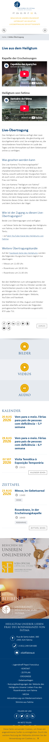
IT (28, 13)
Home (4, 37)
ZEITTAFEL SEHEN (38, 527)
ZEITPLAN (25, 672)
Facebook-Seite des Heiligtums (23, 252)
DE (32, 13)
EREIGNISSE (25, 676)
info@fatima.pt (28, 652)
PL (35, 13)
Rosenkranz (21, 522)
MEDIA (26, 694)
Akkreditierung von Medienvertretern (24, 698)
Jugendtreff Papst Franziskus (26, 664)
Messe (18, 500)
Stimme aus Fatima (24, 701)
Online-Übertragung (16, 37)
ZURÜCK (41, 325)
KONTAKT (25, 668)
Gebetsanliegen (26, 680)
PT (14, 13)
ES (21, 13)
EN (17, 13)
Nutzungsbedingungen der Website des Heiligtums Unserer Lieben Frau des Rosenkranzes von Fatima (26, 687)
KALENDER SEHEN (37, 472)
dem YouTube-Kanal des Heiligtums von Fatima (23, 237)
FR (25, 13)
